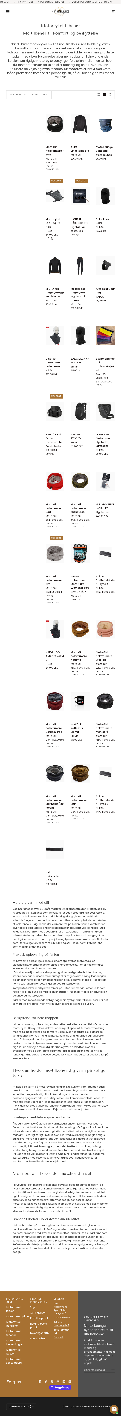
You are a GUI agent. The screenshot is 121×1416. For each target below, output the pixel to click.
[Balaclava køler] (105, 196)
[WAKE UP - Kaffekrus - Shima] (80, 701)
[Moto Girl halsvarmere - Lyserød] (105, 629)
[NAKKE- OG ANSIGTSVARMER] (55, 629)
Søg (32, 1307)
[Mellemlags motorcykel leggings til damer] (80, 266)
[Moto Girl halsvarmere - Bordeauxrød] (55, 701)
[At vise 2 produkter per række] (99, 95)
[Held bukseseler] (55, 849)
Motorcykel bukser (13, 1351)
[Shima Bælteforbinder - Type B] (105, 773)
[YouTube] (70, 1381)
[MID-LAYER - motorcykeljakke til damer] (55, 266)
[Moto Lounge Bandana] (105, 124)
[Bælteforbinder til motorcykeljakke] (105, 335)
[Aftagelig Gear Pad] (105, 266)
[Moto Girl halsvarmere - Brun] (80, 773)
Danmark (58, 1337)
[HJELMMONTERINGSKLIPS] (105, 481)
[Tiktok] (46, 1381)
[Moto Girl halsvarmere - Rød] (55, 481)
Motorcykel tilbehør (13, 1333)
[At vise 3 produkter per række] (104, 95)
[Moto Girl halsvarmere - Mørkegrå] (105, 701)
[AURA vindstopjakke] (80, 124)
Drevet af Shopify (103, 1406)
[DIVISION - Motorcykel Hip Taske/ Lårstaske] (105, 411)
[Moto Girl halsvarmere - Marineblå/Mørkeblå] (55, 773)
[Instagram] (58, 1381)
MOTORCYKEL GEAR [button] (14, 1300)
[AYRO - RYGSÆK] (80, 411)
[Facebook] (40, 1381)
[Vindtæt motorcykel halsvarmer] (55, 335)
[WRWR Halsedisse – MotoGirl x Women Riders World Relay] (80, 553)
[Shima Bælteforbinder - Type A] (105, 553)
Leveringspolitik (39, 1333)
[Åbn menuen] (11, 11)
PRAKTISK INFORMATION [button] (38, 1300)
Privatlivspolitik (39, 1318)
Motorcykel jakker (13, 1309)
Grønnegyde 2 (61, 1325)
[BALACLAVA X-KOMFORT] (80, 335)
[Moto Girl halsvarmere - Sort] (55, 124)
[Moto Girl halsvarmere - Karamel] (80, 629)
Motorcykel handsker (13, 1324)
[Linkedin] (64, 1381)
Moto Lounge (74, 1406)
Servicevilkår (38, 1338)
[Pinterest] (52, 1381)
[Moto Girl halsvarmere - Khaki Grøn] (80, 481)
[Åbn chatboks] (114, 1409)
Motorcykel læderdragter (15, 1342)
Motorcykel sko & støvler (14, 1361)
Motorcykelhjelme (17, 1316)
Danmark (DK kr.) (20, 1406)
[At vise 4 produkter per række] (111, 95)
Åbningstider (38, 1312)
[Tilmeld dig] (110, 1369)
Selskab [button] (59, 1298)
